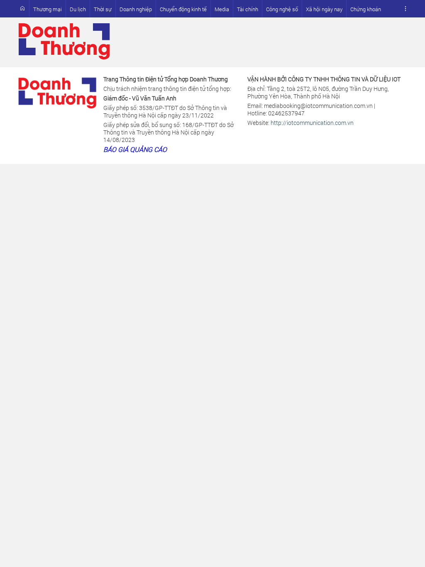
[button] (405, 8)
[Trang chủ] (22, 8)
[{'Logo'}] (57, 91)
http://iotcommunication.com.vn (312, 123)
